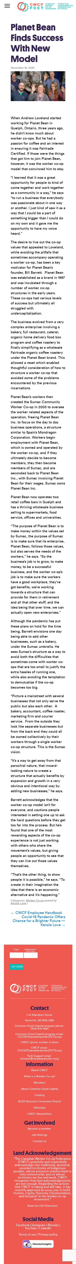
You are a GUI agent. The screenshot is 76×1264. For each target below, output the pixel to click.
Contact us (39, 1141)
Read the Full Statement (42, 1205)
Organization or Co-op (30, 950)
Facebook (22, 1225)
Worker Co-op (35, 900)
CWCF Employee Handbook (36, 913)
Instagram (38, 1225)
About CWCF (39, 1070)
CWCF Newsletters (39, 1114)
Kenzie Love (18, 903)
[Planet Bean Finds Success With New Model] (38, 86)
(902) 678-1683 (39, 1028)
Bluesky (53, 1225)
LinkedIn (45, 1228)
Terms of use (27, 1234)
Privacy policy (47, 1234)
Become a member (39, 1128)
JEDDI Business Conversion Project (39, 1101)
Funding (39, 1095)
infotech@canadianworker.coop (39, 1058)
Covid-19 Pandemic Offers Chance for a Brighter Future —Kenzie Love (39, 921)
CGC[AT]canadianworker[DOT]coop (40, 1037)
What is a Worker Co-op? (39, 1076)
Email (16, 950)
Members (39, 1082)
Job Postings (39, 1135)
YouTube (31, 1228)
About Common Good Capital (39, 1089)
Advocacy (39, 1107)
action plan (52, 1190)
